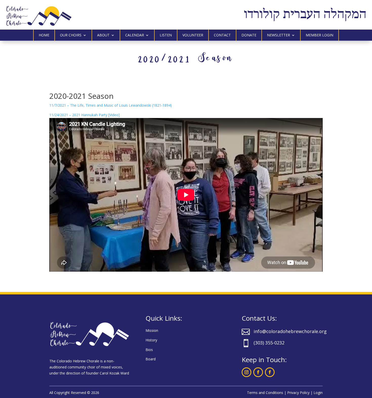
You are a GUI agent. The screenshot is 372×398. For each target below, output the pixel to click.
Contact (222, 35)
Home (44, 35)
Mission (152, 330)
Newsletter (278, 35)
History (151, 340)
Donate (248, 35)
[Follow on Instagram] (246, 372)
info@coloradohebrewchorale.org (290, 331)
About (103, 35)
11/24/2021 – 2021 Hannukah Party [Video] (84, 114)
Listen (166, 35)
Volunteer (192, 35)
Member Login (319, 35)
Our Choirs (70, 35)
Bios (149, 349)
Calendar (134, 35)
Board (151, 359)
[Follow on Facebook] (258, 372)
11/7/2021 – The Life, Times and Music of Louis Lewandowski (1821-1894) (110, 105)
